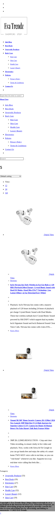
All (6, 193)
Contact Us (9, 149)
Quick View (48, 235)
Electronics (9, 134)
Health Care (15, 127)
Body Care (9, 116)
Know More (14, 331)
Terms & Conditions (18, 146)
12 (6, 185)
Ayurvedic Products (13, 112)
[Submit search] (25, 159)
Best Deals (9, 109)
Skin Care (14, 123)
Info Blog (9, 105)
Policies (8, 138)
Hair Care (14, 120)
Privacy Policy (16, 142)
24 (6, 189)
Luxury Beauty (16, 131)
